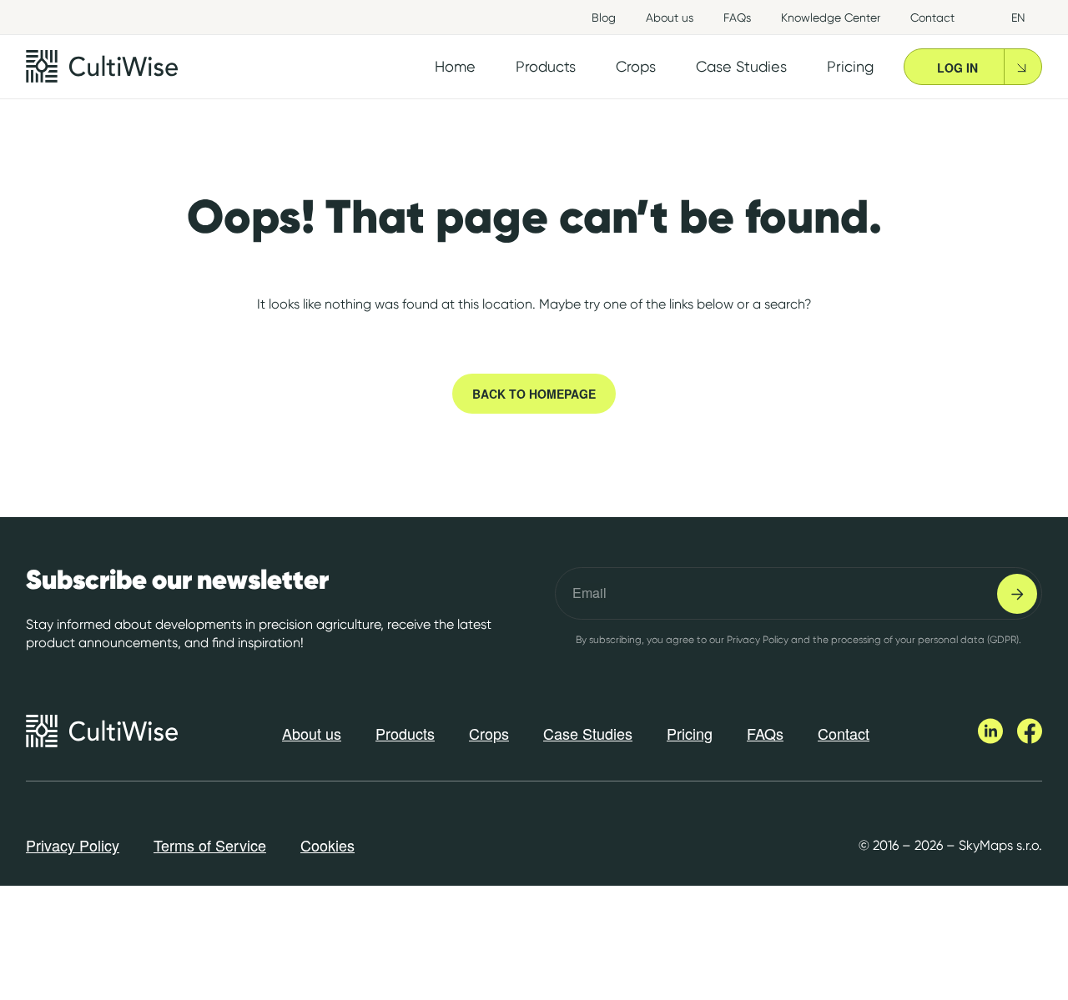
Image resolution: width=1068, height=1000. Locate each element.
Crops (489, 733)
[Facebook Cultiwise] (1029, 739)
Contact (932, 17)
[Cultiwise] (102, 66)
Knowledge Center (830, 17)
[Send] (1017, 594)
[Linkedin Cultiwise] (992, 739)
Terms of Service (210, 845)
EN (1018, 17)
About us (669, 17)
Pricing (690, 733)
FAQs (737, 17)
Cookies (327, 845)
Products (405, 733)
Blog (604, 17)
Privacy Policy (72, 845)
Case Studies (587, 733)
